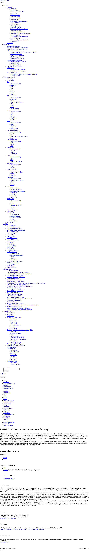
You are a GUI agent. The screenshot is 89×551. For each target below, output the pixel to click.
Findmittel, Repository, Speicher (16, 277)
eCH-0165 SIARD (15, 75)
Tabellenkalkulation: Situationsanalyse (17, 272)
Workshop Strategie (15, 27)
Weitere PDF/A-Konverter (17, 289)
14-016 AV (10, 247)
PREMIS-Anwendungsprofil (18, 71)
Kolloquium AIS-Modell (17, 11)
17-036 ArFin (10, 236)
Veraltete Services (12, 361)
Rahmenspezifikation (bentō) (15, 60)
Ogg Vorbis (13, 118)
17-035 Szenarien (12, 238)
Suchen (6, 370)
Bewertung (10, 211)
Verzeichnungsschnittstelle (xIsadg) (16, 61)
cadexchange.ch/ (4, 542)
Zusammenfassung (15, 83)
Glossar (12, 219)
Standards (6, 44)
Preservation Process (16, 54)
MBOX (12, 167)
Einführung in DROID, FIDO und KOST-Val (19, 286)
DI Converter (10, 316)
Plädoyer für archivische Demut (15, 281)
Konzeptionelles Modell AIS (18, 69)
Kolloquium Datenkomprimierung (19, 36)
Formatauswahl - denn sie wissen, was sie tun (19, 274)
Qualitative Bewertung (13, 278)
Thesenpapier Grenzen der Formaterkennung (19, 298)
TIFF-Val (13, 359)
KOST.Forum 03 (15, 24)
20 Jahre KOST (14, 41)
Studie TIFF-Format (12, 302)
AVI (11, 127)
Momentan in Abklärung (17, 337)
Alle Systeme (14, 341)
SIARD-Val (13, 358)
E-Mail (9, 155)
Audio (8, 110)
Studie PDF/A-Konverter (14, 288)
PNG (11, 105)
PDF (11, 88)
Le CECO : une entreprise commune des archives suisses (22, 305)
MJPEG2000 (14, 128)
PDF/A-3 (13, 94)
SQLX (12, 152)
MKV (12, 124)
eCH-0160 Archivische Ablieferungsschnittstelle (23, 74)
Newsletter (10, 43)
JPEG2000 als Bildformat (14, 295)
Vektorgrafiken (14, 108)
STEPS (12, 208)
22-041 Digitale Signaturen (14, 228)
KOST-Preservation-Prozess (14, 294)
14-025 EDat (10, 244)
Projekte (5, 224)
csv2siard (13, 353)
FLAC (12, 116)
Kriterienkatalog (14, 214)
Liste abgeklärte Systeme (17, 336)
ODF (11, 93)
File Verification (11, 347)
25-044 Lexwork (11, 225)
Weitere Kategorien (12, 210)
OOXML (13, 91)
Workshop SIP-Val (15, 30)
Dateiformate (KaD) (9, 77)
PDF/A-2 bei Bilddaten (16, 102)
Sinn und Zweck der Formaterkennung (17, 284)
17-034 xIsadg (11, 241)
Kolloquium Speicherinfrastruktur (19, 40)
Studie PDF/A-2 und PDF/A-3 (15, 303)
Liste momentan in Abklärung (18, 339)
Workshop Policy (15, 26)
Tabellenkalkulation (12, 130)
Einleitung (10, 79)
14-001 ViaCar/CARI (13, 250)
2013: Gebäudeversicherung (14, 261)
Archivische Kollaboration (14, 300)
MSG (11, 160)
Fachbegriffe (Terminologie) (14, 344)
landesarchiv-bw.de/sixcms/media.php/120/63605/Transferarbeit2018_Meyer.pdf (22, 529)
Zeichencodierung (15, 216)
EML (11, 158)
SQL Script (13, 153)
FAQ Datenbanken (15, 325)
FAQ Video (13, 323)
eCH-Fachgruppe (12, 72)
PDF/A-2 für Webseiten (16, 180)
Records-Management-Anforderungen (17, 47)
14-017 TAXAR (11, 245)
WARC (12, 181)
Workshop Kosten (15, 16)
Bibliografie (13, 220)
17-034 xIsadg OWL (12, 239)
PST (11, 166)
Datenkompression (15, 217)
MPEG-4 (12, 125)
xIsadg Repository (15, 65)
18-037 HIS (10, 235)
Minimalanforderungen (13, 46)
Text (8, 82)
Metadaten (13, 258)
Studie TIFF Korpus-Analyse (15, 291)
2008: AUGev (11, 266)
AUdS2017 (13, 13)
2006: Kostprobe (11, 267)
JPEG (12, 100)
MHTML (13, 175)
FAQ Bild (13, 320)
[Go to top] (0, 550)
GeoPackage (13, 192)
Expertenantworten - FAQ (14, 317)
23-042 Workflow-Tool (13, 227)
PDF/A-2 (13, 85)
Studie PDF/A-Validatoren (14, 280)
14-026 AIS (10, 242)
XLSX (12, 133)
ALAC (12, 119)
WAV (11, 113)
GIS (8, 186)
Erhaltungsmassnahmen (13, 50)
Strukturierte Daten (12, 139)
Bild (8, 96)
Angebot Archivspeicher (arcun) (16, 345)
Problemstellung (14, 253)
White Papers (10, 68)
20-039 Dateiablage (12, 231)
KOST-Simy (13, 355)
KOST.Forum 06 (15, 15)
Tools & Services (8, 311)
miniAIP (12, 264)
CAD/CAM (10, 199)
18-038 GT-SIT (11, 233)
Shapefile (13, 194)
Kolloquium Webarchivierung (18, 21)
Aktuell (5, 5)
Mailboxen (10, 163)
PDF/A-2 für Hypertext (16, 172)
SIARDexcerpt (14, 351)
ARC (11, 183)
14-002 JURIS (11, 249)
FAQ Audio (13, 322)
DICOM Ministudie (12, 270)
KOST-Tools (10, 312)
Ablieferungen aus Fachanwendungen (17, 49)
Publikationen (7, 269)
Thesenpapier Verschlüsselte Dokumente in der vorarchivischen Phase (26, 283)
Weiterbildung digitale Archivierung (20, 33)
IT (8, 367)
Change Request (14, 63)
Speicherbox (13, 362)
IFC (11, 202)
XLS (11, 138)
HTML (12, 174)
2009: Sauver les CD (12, 263)
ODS (11, 135)
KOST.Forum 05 (15, 18)
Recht (12, 256)
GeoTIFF (13, 196)
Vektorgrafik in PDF (16, 189)
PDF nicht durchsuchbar (17, 58)
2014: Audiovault (12, 252)
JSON (12, 144)
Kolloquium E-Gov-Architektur (19, 29)
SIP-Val (12, 356)
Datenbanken (10, 147)
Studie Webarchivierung (13, 292)
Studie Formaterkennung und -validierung (18, 308)
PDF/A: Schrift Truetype (17, 55)
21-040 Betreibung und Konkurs (16, 230)
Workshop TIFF (14, 19)
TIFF (11, 103)
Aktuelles (9, 7)
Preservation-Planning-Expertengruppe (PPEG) (23, 52)
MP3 (11, 114)
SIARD (12, 150)
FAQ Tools (13, 328)
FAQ (11, 334)
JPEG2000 (13, 99)
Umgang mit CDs (15, 364)
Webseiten (10, 177)
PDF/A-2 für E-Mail (16, 161)
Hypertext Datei (11, 169)
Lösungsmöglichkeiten (16, 255)
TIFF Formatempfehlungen (14, 66)
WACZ (12, 185)
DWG (12, 203)
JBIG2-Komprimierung (16, 57)
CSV (11, 146)
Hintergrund (10, 213)
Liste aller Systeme (15, 342)
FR (6, 367)
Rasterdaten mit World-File (17, 191)
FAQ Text (13, 319)
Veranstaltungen (11, 8)
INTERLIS (13, 197)
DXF (11, 206)
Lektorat (12, 327)
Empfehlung (10, 80)
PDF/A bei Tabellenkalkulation (18, 136)
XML (12, 142)
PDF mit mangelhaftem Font (15, 275)
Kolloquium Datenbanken (17, 32)
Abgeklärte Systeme (15, 333)
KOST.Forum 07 (15, 10)
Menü (2, 2)
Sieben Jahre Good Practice (14, 306)
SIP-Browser (14, 350)
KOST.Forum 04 (15, 22)
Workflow (13, 331)
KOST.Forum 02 (15, 35)
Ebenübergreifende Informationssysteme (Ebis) (20, 330)
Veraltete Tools (11, 348)
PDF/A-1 (13, 86)
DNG (12, 107)
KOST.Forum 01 (15, 38)
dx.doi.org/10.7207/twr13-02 (8, 518)
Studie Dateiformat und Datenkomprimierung (19, 309)
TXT (11, 89)
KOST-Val (10, 314)
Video (8, 121)
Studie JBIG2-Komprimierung (15, 297)
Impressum (10, 222)
